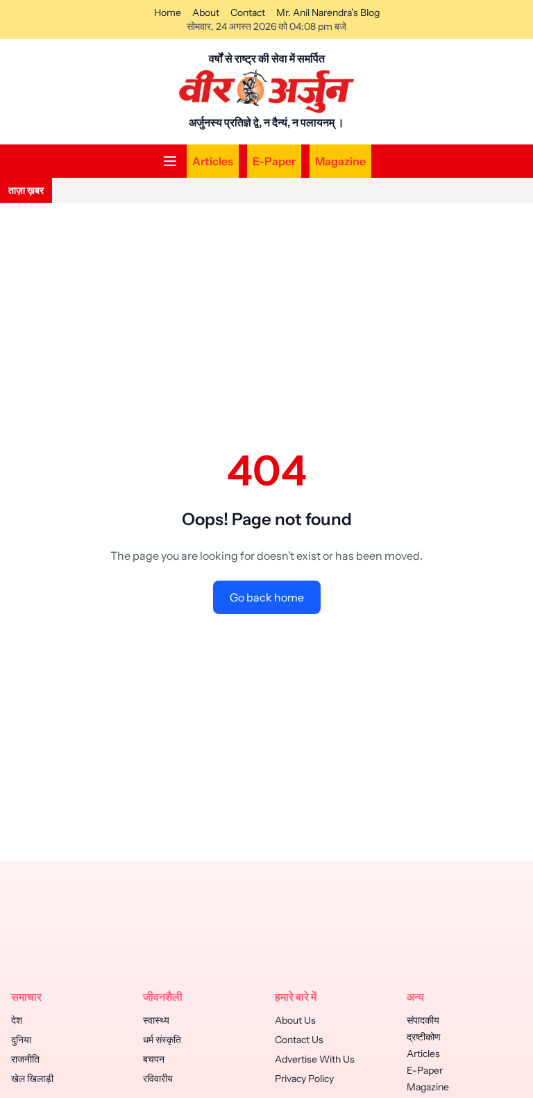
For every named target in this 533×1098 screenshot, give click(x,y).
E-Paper (274, 161)
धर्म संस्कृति (162, 1039)
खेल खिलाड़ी (32, 1078)
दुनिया (21, 1039)
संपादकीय (423, 1020)
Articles (212, 161)
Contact (247, 12)
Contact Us (299, 1039)
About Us (295, 1020)
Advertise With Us (315, 1059)
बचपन (153, 1059)
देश (16, 1020)
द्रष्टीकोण (424, 1037)
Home (167, 12)
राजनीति (25, 1059)
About (205, 12)
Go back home (267, 597)
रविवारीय (158, 1078)
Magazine (340, 161)
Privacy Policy (304, 1078)
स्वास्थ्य (156, 1020)
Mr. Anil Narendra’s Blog (328, 12)
